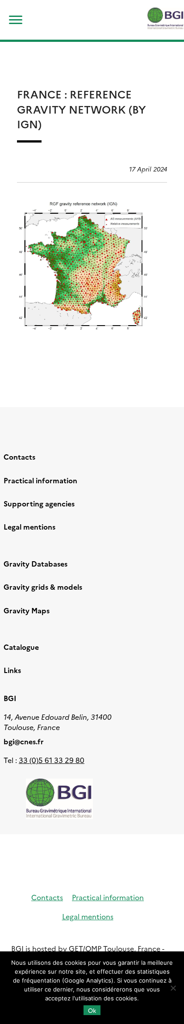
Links (12, 670)
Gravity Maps (27, 610)
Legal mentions (29, 526)
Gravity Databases (35, 563)
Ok (92, 1010)
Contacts (19, 456)
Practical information (40, 480)
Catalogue (21, 647)
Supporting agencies (39, 503)
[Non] (172, 987)
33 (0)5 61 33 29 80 (51, 760)
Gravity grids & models (43, 587)
